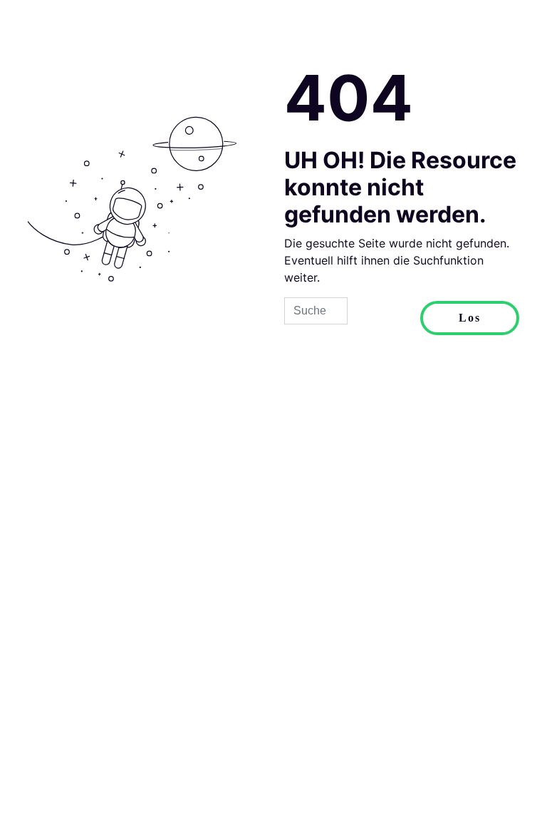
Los (470, 318)
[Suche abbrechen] (384, 318)
